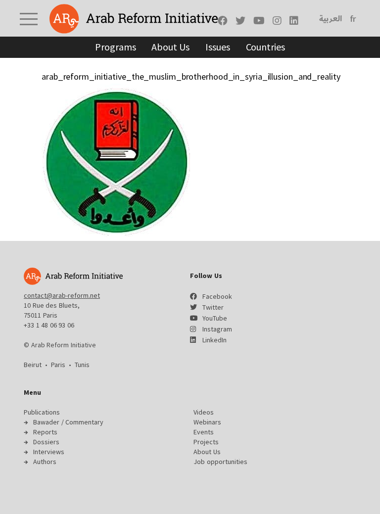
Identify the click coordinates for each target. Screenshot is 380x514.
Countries (265, 47)
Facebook (217, 296)
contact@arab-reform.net (62, 295)
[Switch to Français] (353, 18)
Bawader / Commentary (68, 422)
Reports (45, 431)
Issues (217, 47)
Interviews (48, 451)
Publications (42, 412)
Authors (44, 461)
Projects (206, 441)
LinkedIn (214, 339)
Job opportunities (220, 461)
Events (203, 431)
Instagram (217, 329)
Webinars (207, 422)
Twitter (213, 307)
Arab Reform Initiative (133, 19)
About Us (170, 47)
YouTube (214, 318)
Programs (115, 47)
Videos (203, 412)
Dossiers (46, 441)
